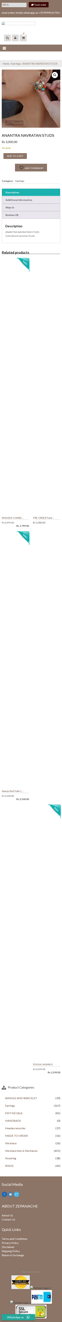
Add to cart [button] (26, 517)
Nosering (10, 1158)
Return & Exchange (13, 1255)
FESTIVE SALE (14, 1113)
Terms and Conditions (14, 1238)
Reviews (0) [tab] (12, 214)
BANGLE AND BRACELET (21, 1098)
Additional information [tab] (19, 199)
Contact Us (8, 1219)
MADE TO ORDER (16, 1135)
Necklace (11, 1143)
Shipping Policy (11, 1251)
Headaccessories (15, 1128)
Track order (39, 4)
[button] (55, 75)
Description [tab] (12, 192)
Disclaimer (8, 1247)
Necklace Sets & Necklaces (21, 1150)
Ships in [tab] (10, 207)
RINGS (9, 1165)
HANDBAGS (13, 1120)
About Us (7, 1215)
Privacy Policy (10, 1242)
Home (6, 63)
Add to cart (15, 156)
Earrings (16, 63)
